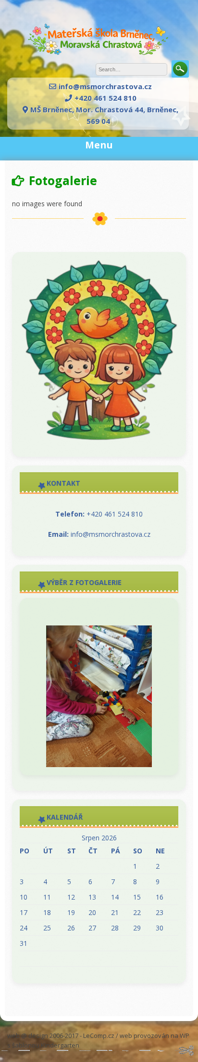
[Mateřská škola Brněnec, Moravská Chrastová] (99, 57)
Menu (99, 144)
